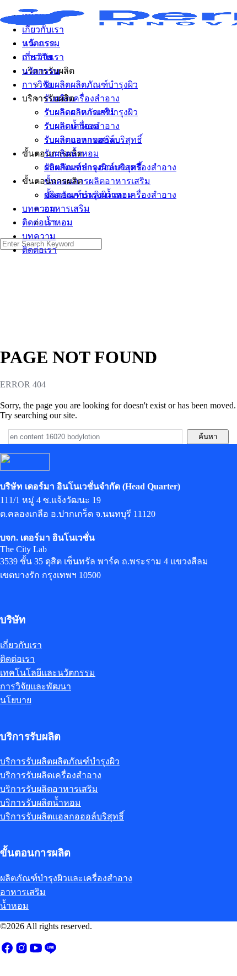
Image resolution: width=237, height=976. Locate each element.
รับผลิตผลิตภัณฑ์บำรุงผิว (91, 112)
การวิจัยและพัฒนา (35, 686)
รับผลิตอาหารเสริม (80, 139)
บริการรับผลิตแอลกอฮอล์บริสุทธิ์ (62, 816)
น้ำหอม (58, 222)
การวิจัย (37, 84)
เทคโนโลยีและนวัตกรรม (47, 672)
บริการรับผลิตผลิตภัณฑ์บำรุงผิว (60, 761)
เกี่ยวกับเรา (43, 57)
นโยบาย (15, 700)
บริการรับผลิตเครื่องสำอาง (50, 775)
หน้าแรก (38, 43)
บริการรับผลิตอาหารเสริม (49, 789)
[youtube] (36, 951)
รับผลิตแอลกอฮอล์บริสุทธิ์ (93, 167)
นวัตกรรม (41, 71)
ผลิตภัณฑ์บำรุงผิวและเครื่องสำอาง (110, 194)
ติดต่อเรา (39, 250)
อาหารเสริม (67, 208)
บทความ (39, 236)
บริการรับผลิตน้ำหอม (40, 802)
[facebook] (7, 951)
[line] (50, 951)
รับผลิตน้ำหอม (71, 153)
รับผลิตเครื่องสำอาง (82, 126)
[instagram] (21, 951)
